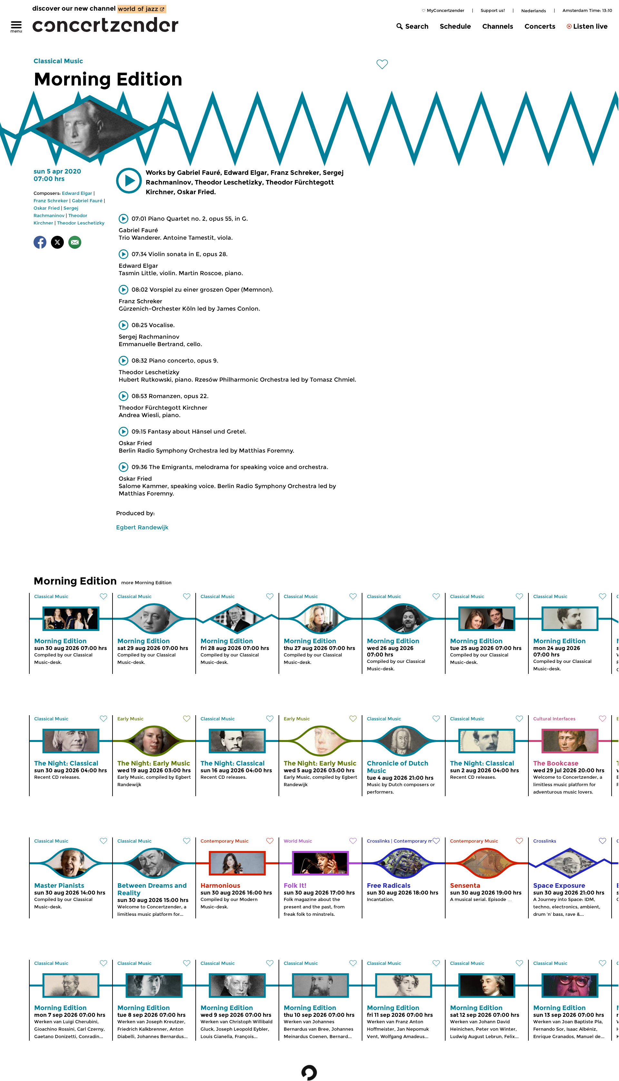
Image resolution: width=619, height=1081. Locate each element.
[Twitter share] (57, 243)
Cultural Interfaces (554, 719)
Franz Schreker (51, 201)
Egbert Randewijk (142, 527)
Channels (497, 26)
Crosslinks (378, 841)
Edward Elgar (77, 193)
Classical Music (58, 61)
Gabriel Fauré (87, 201)
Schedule (455, 26)
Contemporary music (418, 841)
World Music (298, 841)
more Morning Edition (146, 583)
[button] (129, 181)
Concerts (540, 26)
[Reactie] (74, 243)
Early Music (130, 719)
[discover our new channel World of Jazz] (141, 9)
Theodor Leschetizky (80, 223)
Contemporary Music (225, 841)
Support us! (493, 10)
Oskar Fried (47, 208)
